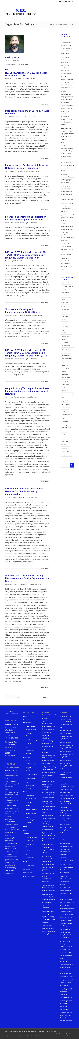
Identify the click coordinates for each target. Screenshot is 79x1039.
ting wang (64, 418)
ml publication (65, 362)
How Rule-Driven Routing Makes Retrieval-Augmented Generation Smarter (66, 945)
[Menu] (71, 12)
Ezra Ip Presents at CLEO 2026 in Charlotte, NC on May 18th (66, 776)
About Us (26, 834)
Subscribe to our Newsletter (31, 856)
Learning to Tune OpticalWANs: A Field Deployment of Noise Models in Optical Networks (67, 133)
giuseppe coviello (66, 306)
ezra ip (63, 299)
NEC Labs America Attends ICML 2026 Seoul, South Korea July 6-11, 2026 (66, 735)
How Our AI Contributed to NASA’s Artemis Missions (66, 964)
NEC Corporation (31, 851)
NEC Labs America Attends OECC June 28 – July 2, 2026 (66, 754)
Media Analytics (31, 744)
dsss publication (66, 295)
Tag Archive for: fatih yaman (22, 24)
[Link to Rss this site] (72, 1)
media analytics (66, 355)
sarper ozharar (66, 407)
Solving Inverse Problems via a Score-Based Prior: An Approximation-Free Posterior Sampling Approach (67, 192)
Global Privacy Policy (52, 1031)
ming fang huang (66, 358)
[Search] (67, 12)
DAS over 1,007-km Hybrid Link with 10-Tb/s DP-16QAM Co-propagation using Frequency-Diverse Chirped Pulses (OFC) (26, 353)
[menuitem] (67, 12)
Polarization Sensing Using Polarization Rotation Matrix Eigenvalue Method (25, 218)
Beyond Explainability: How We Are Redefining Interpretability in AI (66, 993)
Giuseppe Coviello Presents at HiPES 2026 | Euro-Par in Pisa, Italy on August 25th (66, 721)
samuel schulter (66, 404)
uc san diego (65, 421)
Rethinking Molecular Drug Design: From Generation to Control (66, 973)
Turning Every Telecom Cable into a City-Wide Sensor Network (66, 880)
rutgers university (66, 401)
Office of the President (30, 845)
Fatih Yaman (12, 57)
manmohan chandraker (65, 341)
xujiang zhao (65, 441)
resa (63, 397)
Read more (44, 104)
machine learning (66, 336)
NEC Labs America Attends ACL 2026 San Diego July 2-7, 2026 (66, 745)
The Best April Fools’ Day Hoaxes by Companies (66, 1003)
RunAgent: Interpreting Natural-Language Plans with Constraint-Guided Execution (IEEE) (67, 96)
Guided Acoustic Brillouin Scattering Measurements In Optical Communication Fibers (27, 578)
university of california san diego (67, 426)
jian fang (64, 319)
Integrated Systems (29, 734)
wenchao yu (65, 438)
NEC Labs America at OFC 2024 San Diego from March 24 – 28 (26, 74)
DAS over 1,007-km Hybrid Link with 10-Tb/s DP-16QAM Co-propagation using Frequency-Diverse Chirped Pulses (25, 255)
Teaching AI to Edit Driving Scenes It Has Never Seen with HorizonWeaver (66, 868)
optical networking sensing (67, 386)
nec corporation (66, 377)
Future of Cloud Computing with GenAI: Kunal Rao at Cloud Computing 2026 (67, 788)
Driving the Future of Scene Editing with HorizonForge (66, 982)
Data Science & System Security (31, 727)
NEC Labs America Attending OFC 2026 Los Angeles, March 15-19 (66, 828)
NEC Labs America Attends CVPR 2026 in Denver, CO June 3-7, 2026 (66, 764)
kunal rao (64, 326)
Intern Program (30, 865)
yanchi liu (64, 444)
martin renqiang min (66, 350)
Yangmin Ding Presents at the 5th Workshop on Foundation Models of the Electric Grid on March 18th (66, 814)
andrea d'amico (66, 283)
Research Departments (27, 721)
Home (25, 716)
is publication (65, 316)
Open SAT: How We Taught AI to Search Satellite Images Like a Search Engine (67, 922)
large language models (66, 331)
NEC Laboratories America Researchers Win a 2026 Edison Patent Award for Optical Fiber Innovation (66, 850)
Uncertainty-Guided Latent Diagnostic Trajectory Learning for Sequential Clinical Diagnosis (67, 249)
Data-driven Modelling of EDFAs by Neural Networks (27, 112)
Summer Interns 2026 (66, 861)
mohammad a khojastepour (65, 367)
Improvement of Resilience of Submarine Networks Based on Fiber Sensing (26, 166)
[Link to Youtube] (66, 1)
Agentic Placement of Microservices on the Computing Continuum (67, 219)
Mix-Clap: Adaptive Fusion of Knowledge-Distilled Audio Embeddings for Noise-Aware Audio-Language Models (67, 151)
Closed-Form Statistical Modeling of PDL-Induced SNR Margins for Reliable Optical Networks (67, 82)
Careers (25, 861)
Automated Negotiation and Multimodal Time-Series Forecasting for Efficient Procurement (66, 46)
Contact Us (26, 869)
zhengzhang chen (66, 455)
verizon (64, 431)
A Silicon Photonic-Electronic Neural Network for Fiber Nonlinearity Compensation (24, 491)
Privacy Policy (41, 1031)
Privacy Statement (29, 876)
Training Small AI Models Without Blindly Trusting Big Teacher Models (65, 933)
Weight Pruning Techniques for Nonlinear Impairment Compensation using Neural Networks (27, 391)
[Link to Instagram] (69, 1)
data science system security (67, 287)
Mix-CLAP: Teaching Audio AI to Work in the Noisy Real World (67, 902)
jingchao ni (64, 323)
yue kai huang (65, 451)
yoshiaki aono (65, 448)
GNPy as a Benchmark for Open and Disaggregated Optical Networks (67, 178)
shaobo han (65, 411)
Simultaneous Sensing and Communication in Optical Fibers (22, 310)
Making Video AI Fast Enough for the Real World (66, 955)
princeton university (67, 394)
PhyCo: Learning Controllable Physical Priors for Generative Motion (67, 167)
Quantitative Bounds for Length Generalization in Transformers (67, 207)
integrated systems (67, 313)
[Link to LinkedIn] (59, 1)
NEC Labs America (30, 79)
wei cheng (64, 434)
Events (19, 79)
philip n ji (64, 390)
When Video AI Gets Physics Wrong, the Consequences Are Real (66, 892)
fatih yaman (65, 302)
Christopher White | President (31, 838)
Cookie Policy (27, 873)
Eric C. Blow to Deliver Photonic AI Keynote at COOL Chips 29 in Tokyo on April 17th (67, 800)
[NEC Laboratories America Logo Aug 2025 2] (21, 12)
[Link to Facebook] (63, 1)
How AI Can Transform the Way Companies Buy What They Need (67, 911)
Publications (21, 117)
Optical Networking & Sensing (30, 750)
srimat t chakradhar (67, 414)
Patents (25, 792)
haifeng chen (65, 309)
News (25, 826)
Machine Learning (31, 740)
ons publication (66, 381)
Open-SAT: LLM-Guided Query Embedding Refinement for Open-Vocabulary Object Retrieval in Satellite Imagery (66, 65)
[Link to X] (56, 1)
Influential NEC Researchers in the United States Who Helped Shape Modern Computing (66, 1015)
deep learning (65, 292)
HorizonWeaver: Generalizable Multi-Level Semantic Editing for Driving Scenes (67, 263)
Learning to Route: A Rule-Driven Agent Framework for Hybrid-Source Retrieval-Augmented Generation (67, 233)
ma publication (66, 345)
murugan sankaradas (65, 373)
